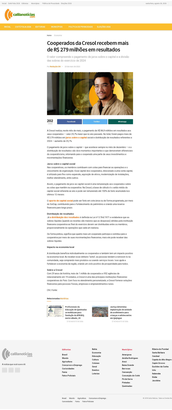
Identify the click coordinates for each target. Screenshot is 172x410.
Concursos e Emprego (72, 365)
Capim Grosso (158, 363)
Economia (58, 35)
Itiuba (154, 377)
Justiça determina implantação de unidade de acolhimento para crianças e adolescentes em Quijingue (121, 312)
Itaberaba (156, 374)
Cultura (95, 360)
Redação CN (55, 67)
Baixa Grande (128, 365)
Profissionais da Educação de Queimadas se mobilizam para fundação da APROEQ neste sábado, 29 (76, 312)
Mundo (65, 358)
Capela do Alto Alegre (161, 360)
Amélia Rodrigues (130, 358)
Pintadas (126, 383)
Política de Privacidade (50, 3)
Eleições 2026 (66, 3)
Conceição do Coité (131, 376)
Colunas (95, 363)
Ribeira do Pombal (160, 349)
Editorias (25, 3)
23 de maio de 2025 (72, 67)
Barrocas (126, 369)
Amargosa (126, 355)
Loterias (96, 374)
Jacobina (156, 381)
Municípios (35, 3)
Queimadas (127, 386)
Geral (94, 367)
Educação (96, 356)
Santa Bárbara (158, 353)
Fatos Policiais (69, 376)
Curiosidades (68, 369)
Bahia (94, 349)
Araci (124, 362)
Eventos (95, 370)
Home (49, 35)
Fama (64, 372)
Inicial (4, 3)
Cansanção (127, 372)
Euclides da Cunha (160, 367)
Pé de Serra (127, 379)
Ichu (154, 370)
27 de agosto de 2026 (74, 321)
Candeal (156, 356)
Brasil (64, 355)
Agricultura (67, 362)
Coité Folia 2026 (14, 3)
